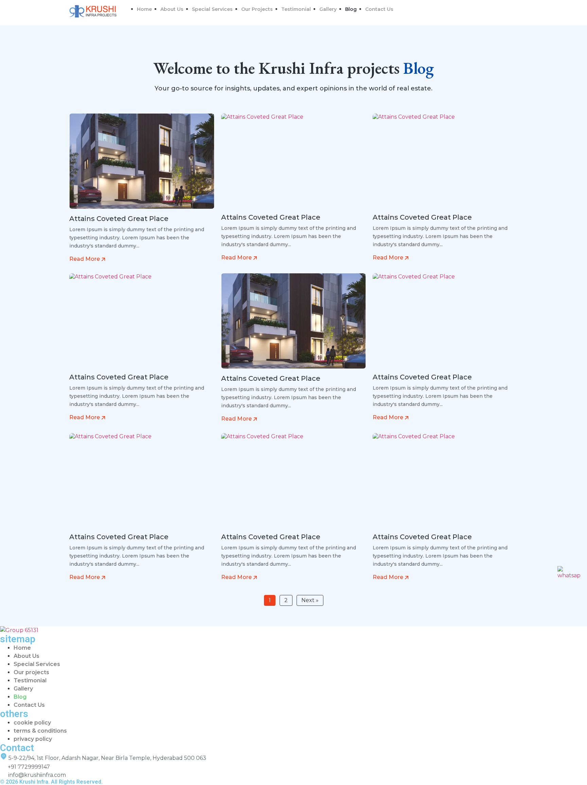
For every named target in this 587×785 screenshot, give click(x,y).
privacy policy (33, 739)
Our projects (257, 9)
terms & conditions (40, 731)
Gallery (328, 9)
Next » (310, 600)
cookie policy (32, 722)
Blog (351, 9)
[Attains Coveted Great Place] (141, 164)
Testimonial (296, 9)
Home (144, 9)
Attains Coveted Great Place (118, 219)
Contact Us (379, 9)
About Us (171, 9)
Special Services (212, 9)
